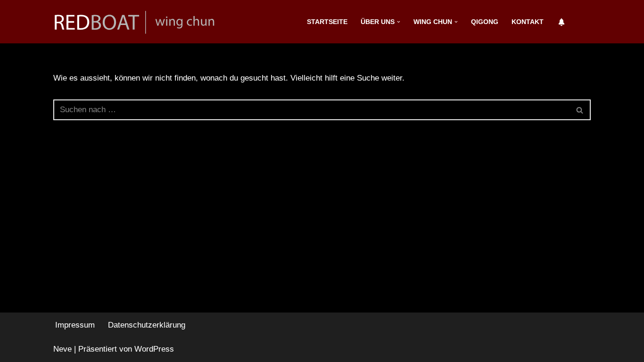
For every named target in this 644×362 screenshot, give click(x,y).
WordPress (154, 349)
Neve (62, 349)
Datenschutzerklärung (146, 325)
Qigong (484, 21)
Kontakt (528, 21)
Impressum (75, 325)
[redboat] (138, 21)
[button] (398, 22)
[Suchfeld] (580, 109)
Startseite (327, 21)
